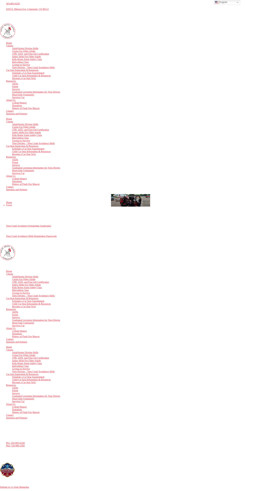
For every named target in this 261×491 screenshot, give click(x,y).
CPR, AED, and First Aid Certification (30, 54)
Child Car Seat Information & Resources (31, 75)
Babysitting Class (20, 62)
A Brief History (19, 103)
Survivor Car (18, 97)
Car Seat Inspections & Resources (22, 70)
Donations (17, 105)
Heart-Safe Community (23, 94)
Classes (9, 45)
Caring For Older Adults (23, 51)
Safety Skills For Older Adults (26, 56)
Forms (15, 86)
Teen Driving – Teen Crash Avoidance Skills (33, 67)
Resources (11, 81)
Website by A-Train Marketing (14, 487)
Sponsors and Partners (16, 113)
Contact (9, 111)
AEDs (15, 84)
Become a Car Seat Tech (24, 78)
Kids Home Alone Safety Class (27, 59)
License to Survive (21, 64)
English (223, 2)
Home (9, 43)
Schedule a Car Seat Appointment (28, 73)
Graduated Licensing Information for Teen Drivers (36, 92)
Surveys (16, 89)
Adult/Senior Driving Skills (25, 48)
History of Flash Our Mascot (25, 108)
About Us (10, 100)
